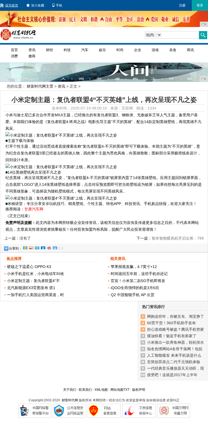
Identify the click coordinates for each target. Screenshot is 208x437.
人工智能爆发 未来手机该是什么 (174, 355)
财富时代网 (70, 400)
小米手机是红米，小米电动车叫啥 (35, 274)
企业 (137, 50)
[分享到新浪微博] (31, 247)
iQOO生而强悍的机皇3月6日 (135, 288)
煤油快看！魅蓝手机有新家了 (171, 336)
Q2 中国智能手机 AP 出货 (132, 295)
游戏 (155, 50)
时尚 (119, 50)
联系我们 (85, 390)
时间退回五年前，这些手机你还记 (139, 274)
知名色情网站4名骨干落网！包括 (174, 349)
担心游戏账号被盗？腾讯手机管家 (175, 329)
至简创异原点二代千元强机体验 (173, 362)
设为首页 (11, 5)
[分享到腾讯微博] (37, 247)
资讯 (31, 50)
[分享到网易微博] (49, 247)
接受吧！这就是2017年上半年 (172, 375)
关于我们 (69, 390)
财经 (49, 50)
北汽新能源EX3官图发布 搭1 (31, 288)
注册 (182, 5)
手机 (59, 5)
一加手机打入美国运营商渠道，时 (35, 295)
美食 (172, 50)
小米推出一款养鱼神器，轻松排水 (175, 342)
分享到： (15, 248)
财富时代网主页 (40, 86)
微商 (31, 56)
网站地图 (116, 390)
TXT (126, 390)
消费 (14, 56)
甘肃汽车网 (33, 209)
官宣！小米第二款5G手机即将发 (138, 281)
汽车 (84, 50)
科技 (67, 50)
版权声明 (138, 390)
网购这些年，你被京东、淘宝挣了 (175, 316)
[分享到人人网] (43, 247)
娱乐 (102, 50)
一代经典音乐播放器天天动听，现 (175, 368)
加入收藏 (37, 5)
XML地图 (101, 390)
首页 (14, 50)
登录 (200, 5)
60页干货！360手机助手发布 (171, 323)
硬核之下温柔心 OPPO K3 (29, 266)
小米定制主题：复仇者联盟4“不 (33, 281)
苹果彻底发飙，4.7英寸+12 (134, 266)
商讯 (190, 50)
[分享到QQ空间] (25, 247)
